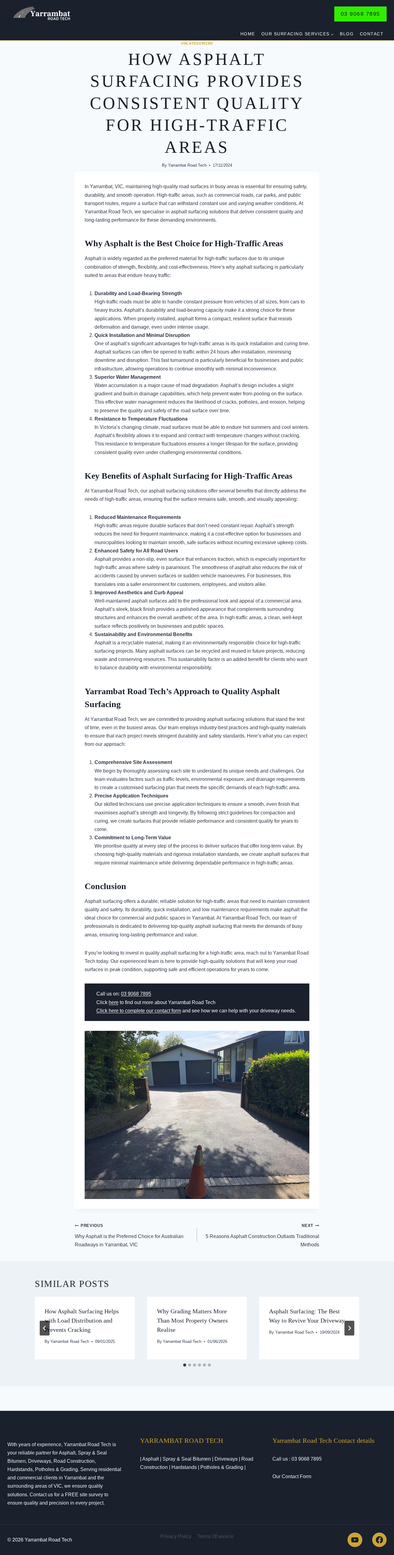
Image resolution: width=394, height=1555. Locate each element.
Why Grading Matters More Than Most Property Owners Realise (192, 1320)
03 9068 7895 (360, 14)
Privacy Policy (175, 1536)
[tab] (184, 1365)
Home (247, 33)
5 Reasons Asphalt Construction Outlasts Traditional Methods (262, 1235)
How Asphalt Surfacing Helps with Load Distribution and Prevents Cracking (82, 1320)
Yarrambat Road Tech (187, 165)
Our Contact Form (291, 1476)
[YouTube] (355, 1540)
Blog (347, 33)
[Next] (349, 1328)
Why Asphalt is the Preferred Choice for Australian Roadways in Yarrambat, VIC (129, 1235)
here (114, 1002)
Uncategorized (197, 43)
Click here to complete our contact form (138, 1010)
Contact (372, 33)
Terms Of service (215, 1536)
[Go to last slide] (45, 1328)
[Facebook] (379, 1540)
